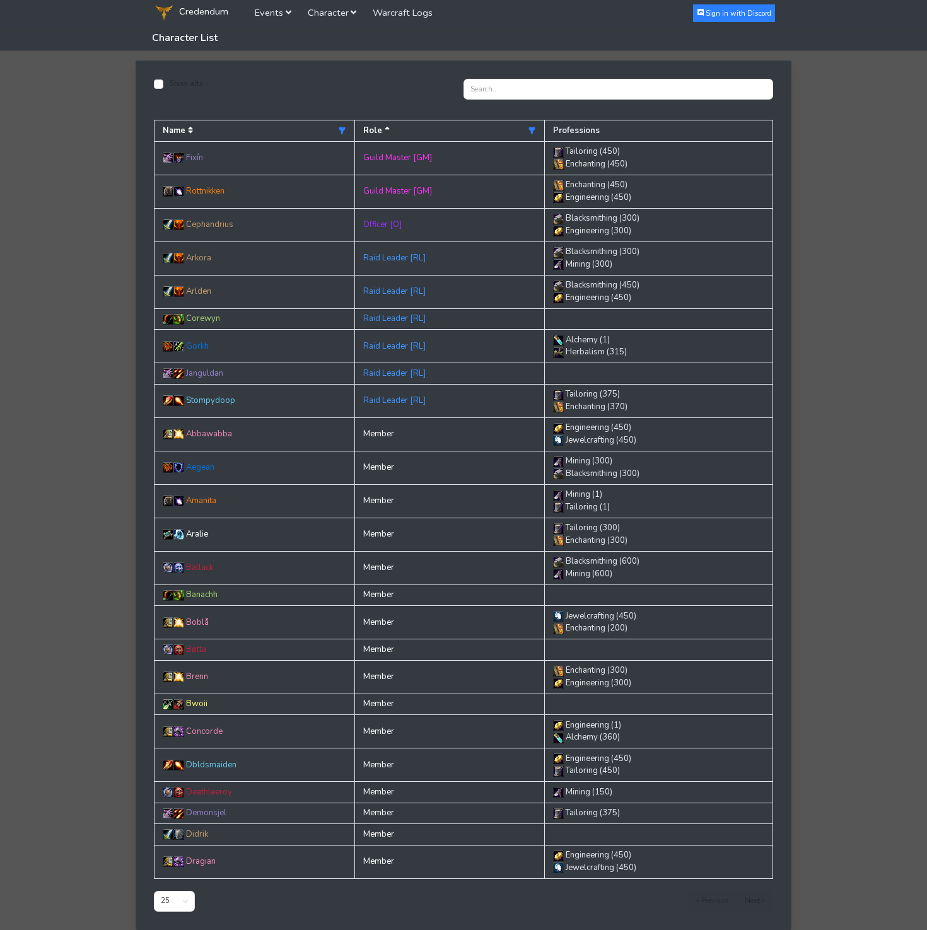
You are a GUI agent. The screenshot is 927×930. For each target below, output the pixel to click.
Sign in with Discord (737, 13)
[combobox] (174, 901)
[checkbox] (158, 84)
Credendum (202, 11)
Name (175, 130)
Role (374, 130)
